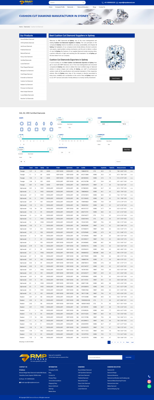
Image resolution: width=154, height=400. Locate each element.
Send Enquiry (116, 78)
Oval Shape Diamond (26, 74)
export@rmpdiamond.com (126, 2)
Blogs (94, 7)
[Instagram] (149, 381)
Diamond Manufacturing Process (116, 380)
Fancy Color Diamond (26, 56)
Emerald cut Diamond (27, 77)
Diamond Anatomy (112, 375)
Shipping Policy (53, 383)
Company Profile (60, 7)
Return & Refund (53, 386)
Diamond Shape (111, 372)
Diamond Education (83, 7)
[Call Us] (149, 376)
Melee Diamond (111, 386)
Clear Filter (127, 149)
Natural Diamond (25, 53)
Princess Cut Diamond (27, 88)
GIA (62, 152)
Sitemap (51, 388)
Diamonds (70, 7)
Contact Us (102, 7)
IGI (69, 152)
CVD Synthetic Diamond (27, 43)
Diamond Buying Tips (113, 388)
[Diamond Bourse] (26, 3)
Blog (50, 372)
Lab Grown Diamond (26, 46)
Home (50, 7)
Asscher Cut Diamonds (27, 98)
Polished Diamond (26, 49)
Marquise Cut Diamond (27, 70)
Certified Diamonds (26, 60)
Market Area (52, 391)
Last (132, 342)
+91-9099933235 (109, 2)
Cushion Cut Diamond (27, 81)
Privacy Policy (52, 378)
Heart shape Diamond (27, 91)
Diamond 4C (110, 370)
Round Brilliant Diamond (27, 39)
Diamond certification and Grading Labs (118, 378)
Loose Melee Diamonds (27, 95)
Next (127, 342)
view (131, 171)
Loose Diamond (25, 63)
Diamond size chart (112, 383)
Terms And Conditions (55, 380)
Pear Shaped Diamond (27, 67)
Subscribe (128, 357)
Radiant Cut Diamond (27, 84)
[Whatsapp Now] (149, 386)
